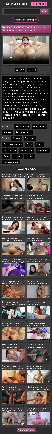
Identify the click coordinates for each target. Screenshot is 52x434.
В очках (30, 156)
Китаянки (23, 126)
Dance (39, 144)
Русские (29, 138)
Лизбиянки (26, 150)
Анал (8, 132)
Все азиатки (24, 132)
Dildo (29, 144)
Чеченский (10, 150)
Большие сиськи (13, 144)
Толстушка (42, 150)
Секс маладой (11, 162)
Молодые (40, 126)
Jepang (17, 156)
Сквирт (17, 138)
